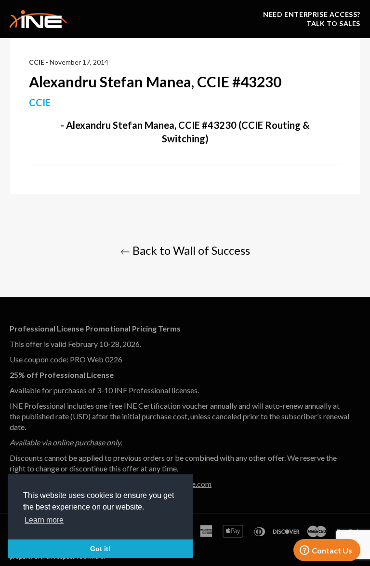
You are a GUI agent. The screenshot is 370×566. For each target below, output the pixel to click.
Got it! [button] (100, 548)
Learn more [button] (44, 520)
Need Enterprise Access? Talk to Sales (311, 19)
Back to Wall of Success (190, 250)
